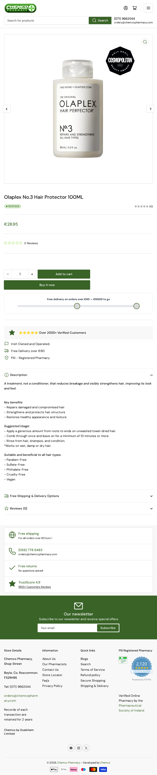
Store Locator (52, 675)
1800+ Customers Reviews (34, 587)
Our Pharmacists (54, 664)
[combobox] (58, 20)
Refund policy (90, 675)
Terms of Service (93, 670)
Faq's (45, 681)
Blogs (84, 659)
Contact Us (50, 670)
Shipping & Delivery (95, 686)
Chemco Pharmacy (68, 762)
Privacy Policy (52, 686)
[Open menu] (148, 7)
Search (103, 20)
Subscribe (108, 628)
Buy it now (47, 285)
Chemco (105, 762)
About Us (49, 659)
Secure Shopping (93, 681)
